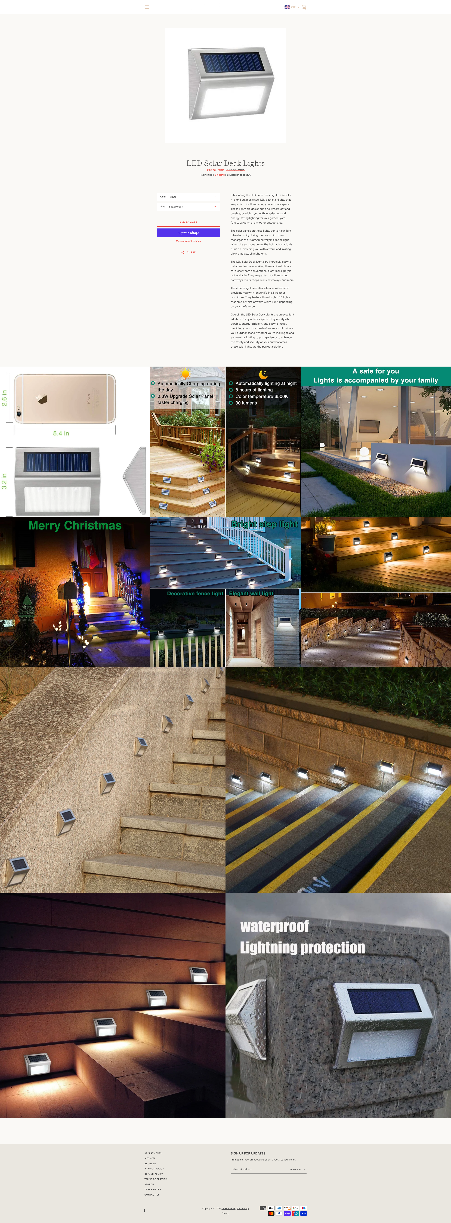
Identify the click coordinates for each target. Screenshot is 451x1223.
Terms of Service (155, 1179)
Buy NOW (150, 1158)
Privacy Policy (154, 1169)
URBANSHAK (229, 1208)
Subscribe (296, 1169)
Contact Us (152, 1195)
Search (149, 1184)
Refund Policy (153, 1174)
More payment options (188, 241)
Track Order (152, 1189)
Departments (153, 1153)
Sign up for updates (248, 1153)
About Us (150, 1163)
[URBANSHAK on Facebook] (144, 1210)
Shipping (220, 174)
